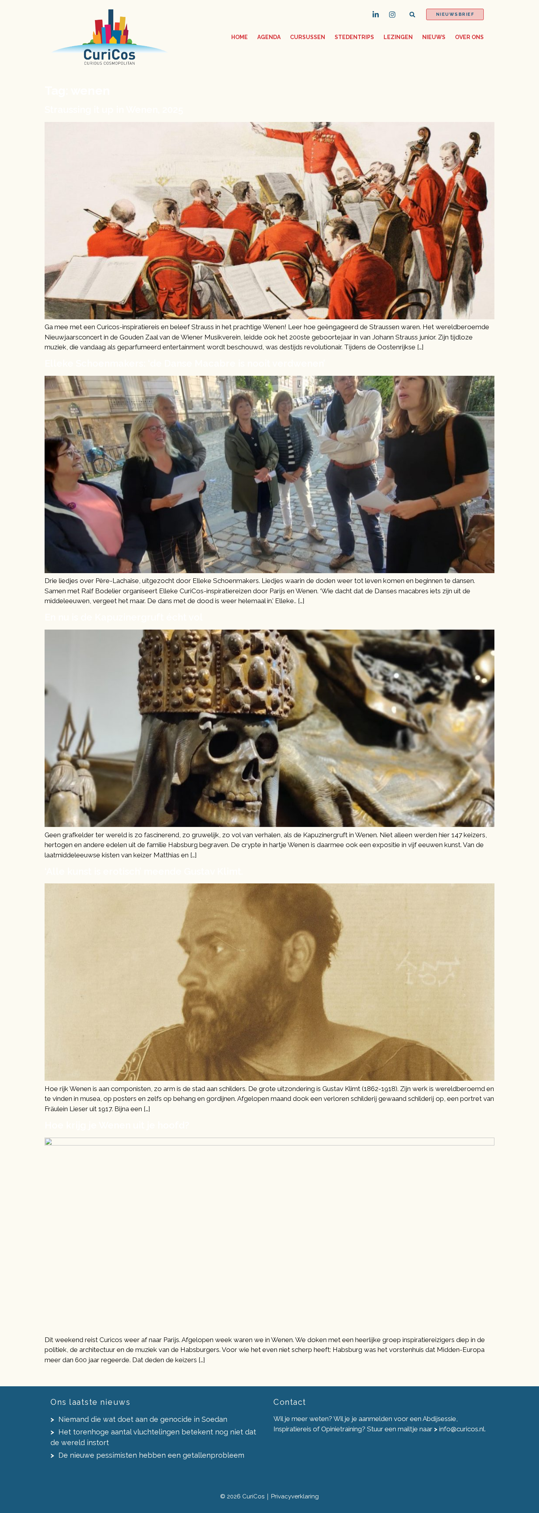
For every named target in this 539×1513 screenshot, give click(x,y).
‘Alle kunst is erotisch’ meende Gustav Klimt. (144, 871)
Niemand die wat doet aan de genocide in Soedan (141, 1419)
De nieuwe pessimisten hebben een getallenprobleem (150, 1455)
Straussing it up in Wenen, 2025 (114, 109)
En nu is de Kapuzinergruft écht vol (124, 617)
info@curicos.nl (462, 1429)
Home (239, 37)
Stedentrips (354, 37)
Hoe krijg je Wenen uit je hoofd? (117, 1125)
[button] (412, 14)
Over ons (469, 37)
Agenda (269, 37)
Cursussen (307, 37)
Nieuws (433, 37)
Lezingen (398, 37)
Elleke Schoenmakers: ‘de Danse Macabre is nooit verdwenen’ (185, 363)
